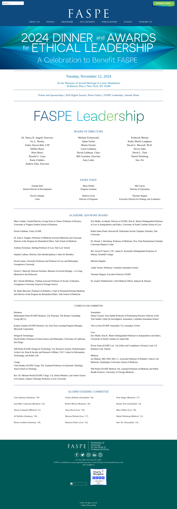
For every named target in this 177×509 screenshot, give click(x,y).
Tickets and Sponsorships (50, 95)
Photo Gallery (95, 95)
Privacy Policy (91, 505)
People (51, 22)
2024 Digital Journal (75, 95)
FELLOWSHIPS (87, 22)
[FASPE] (88, 16)
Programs (67, 22)
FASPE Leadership (113, 95)
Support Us (145, 22)
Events (128, 22)
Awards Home (132, 95)
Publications (109, 22)
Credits (83, 505)
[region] (88, 47)
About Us (34, 22)
